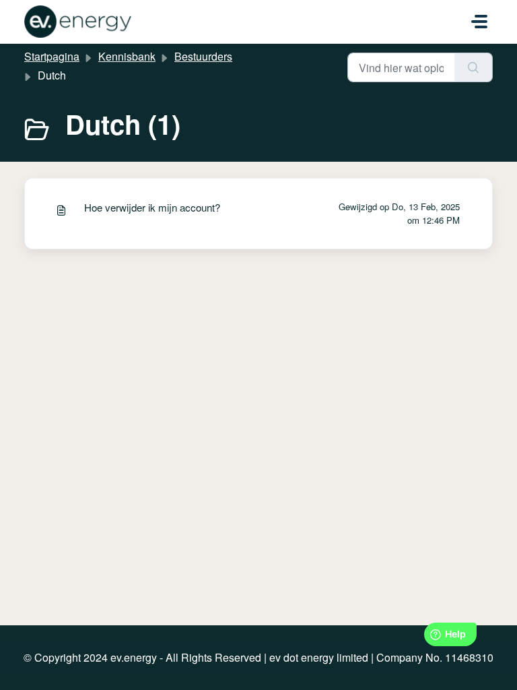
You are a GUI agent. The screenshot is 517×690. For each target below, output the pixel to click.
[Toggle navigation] (479, 21)
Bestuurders (203, 56)
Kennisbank (127, 56)
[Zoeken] (473, 67)
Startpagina (51, 56)
